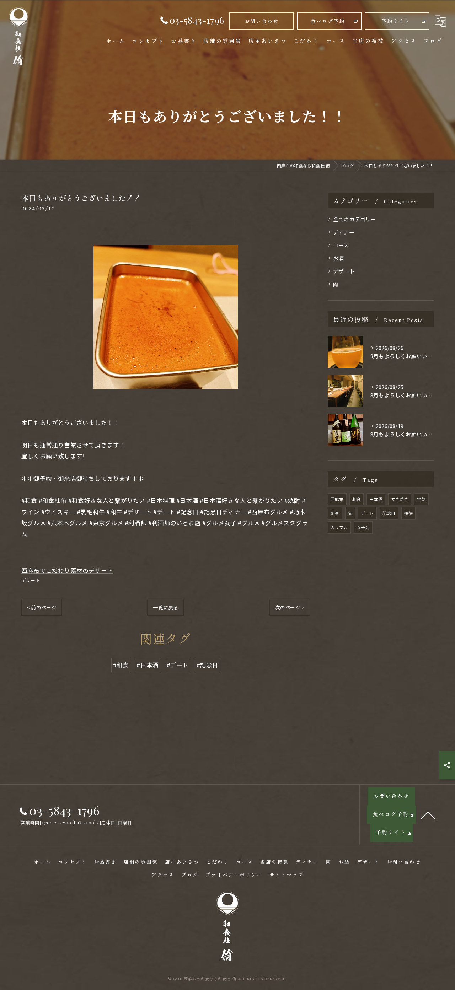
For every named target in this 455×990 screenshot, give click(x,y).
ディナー (343, 232)
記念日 (389, 513)
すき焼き (399, 499)
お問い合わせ (262, 21)
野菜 (421, 499)
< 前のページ (41, 607)
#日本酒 (147, 665)
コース (341, 245)
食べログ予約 (328, 21)
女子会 (363, 527)
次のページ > (289, 607)
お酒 (338, 258)
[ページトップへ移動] (428, 815)
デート (367, 513)
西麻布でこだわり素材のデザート (67, 570)
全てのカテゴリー (354, 219)
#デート (178, 665)
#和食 (121, 665)
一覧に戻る (165, 607)
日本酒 (375, 499)
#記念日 (208, 665)
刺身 (335, 513)
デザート (30, 580)
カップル (339, 527)
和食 (356, 499)
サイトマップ (286, 874)
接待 (408, 513)
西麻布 (337, 499)
